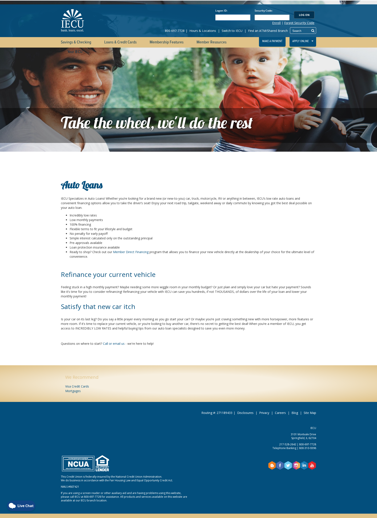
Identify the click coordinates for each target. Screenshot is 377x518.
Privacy (264, 413)
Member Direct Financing (131, 252)
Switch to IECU (232, 31)
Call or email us (114, 343)
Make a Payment (272, 41)
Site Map (310, 413)
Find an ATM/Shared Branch (268, 31)
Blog (294, 413)
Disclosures (245, 413)
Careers (280, 413)
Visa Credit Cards (77, 386)
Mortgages (73, 391)
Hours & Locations (202, 31)
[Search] (313, 31)
